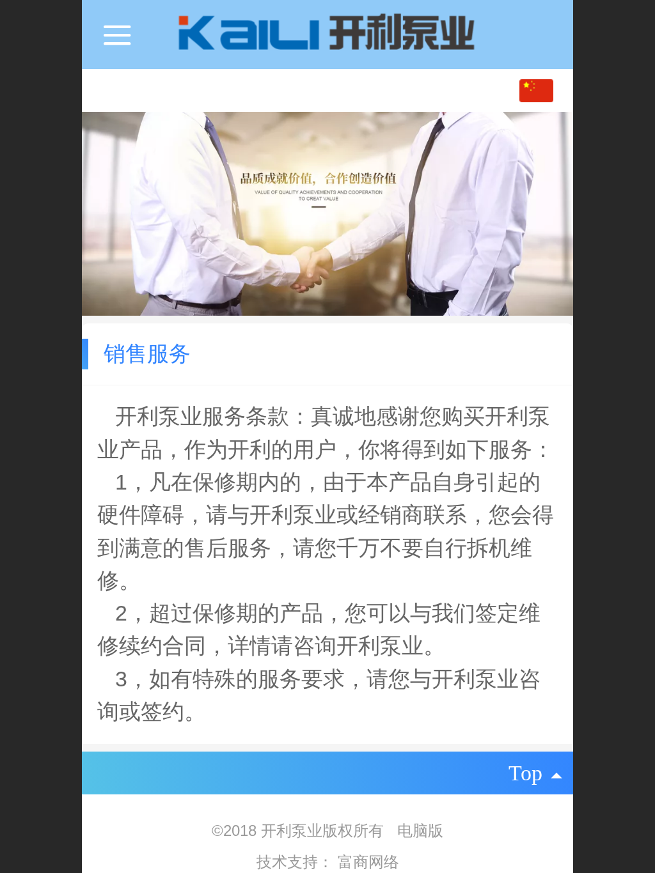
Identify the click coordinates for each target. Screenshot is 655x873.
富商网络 (368, 861)
